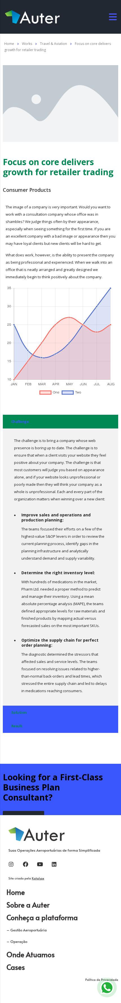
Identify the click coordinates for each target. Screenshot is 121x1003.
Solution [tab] (19, 712)
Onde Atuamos (30, 954)
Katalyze (38, 878)
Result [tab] (17, 725)
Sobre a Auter (28, 904)
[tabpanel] (60, 567)
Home (9, 43)
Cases (15, 967)
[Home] (32, 16)
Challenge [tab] (20, 421)
